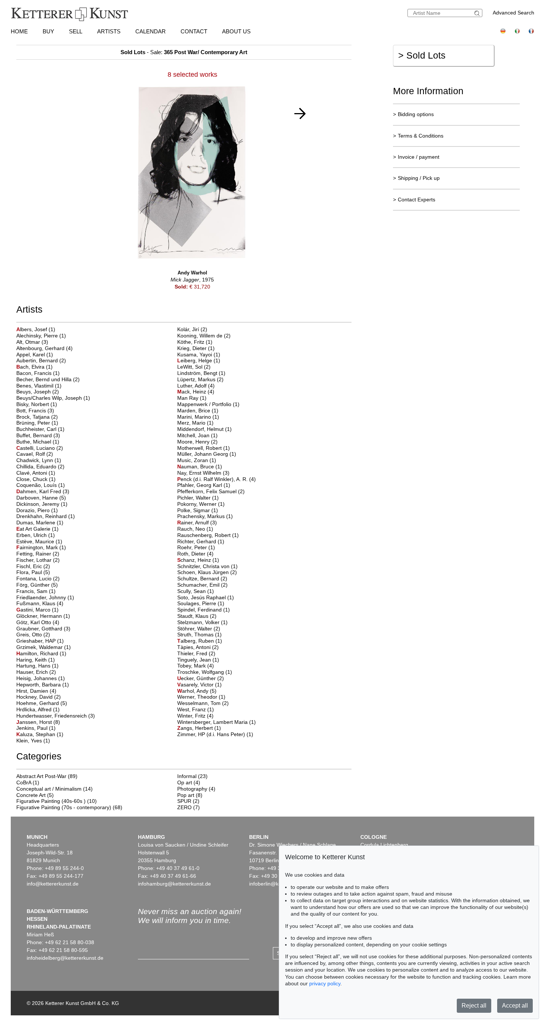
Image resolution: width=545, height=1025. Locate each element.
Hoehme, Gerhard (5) (41, 703)
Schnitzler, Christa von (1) (207, 566)
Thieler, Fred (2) (196, 653)
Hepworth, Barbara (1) (42, 685)
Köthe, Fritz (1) (194, 342)
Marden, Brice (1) (197, 410)
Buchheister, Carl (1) (40, 429)
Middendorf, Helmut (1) (204, 429)
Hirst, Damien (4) (36, 691)
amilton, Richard (38, 653)
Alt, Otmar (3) (32, 342)
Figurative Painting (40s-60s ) (51, 801)
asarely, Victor (196, 685)
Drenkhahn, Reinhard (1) (45, 516)
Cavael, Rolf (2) (34, 454)
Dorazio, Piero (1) (37, 510)
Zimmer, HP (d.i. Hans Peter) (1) (215, 734)
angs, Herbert (195, 728)
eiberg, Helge (195, 360)
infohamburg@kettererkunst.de (174, 884)
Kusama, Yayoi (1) (198, 354)
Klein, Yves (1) (33, 741)
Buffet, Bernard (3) (38, 435)
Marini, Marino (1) (198, 417)
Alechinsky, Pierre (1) (41, 336)
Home (19, 31)
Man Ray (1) (192, 398)
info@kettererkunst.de (53, 884)
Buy (48, 31)
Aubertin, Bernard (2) (41, 360)
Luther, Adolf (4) (196, 386)
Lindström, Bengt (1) (201, 373)
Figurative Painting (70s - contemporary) (63, 807)
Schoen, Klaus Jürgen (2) (207, 572)
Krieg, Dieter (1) (196, 348)
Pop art (185, 795)
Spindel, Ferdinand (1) (203, 610)
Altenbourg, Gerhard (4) (44, 348)
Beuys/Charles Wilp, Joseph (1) (53, 398)
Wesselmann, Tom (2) (203, 703)
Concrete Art (31, 795)
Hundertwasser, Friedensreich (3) (55, 716)
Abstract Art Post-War (41, 776)
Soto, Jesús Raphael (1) (205, 597)
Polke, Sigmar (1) (197, 510)
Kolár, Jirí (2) (192, 329)
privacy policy (324, 983)
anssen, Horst (34, 722)
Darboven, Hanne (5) (41, 498)
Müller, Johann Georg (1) (206, 454)
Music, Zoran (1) (196, 460)
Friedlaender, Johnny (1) (45, 597)
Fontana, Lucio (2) (38, 578)
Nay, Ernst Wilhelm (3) (203, 473)
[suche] (478, 13)
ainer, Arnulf (193, 522)
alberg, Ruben (196, 641)
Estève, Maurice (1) (39, 541)
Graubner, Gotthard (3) (43, 629)
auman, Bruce (196, 466)
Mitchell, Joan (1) (197, 435)
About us (236, 31)
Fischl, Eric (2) (33, 566)
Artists (108, 31)
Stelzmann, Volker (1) (202, 622)
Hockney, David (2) (38, 697)
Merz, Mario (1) (195, 423)
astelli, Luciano (36, 448)
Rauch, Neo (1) (195, 529)
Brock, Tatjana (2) (37, 417)
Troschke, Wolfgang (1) (204, 672)
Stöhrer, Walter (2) (198, 629)
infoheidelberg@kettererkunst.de (65, 958)
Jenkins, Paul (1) (36, 728)
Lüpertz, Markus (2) (200, 379)
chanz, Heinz (194, 560)
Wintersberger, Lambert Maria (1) (216, 722)
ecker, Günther (197, 678)
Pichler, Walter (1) (198, 498)
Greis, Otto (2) (33, 634)
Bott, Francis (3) (35, 410)
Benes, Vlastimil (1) (39, 386)
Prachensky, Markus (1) (205, 516)
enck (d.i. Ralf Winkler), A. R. (213, 479)
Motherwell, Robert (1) (203, 448)
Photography (192, 789)
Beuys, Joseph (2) (37, 392)
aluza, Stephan (36, 734)
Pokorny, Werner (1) (201, 504)
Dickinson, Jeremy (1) (41, 504)
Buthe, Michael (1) (37, 442)
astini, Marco (34, 610)
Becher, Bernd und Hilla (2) (48, 379)
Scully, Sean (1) (195, 591)
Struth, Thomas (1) (199, 634)
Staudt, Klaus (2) (197, 616)
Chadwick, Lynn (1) (38, 460)
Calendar (150, 31)
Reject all (474, 1005)
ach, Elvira (31, 367)
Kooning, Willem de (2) (204, 336)
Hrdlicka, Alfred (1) (38, 709)
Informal (186, 776)
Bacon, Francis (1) (38, 373)
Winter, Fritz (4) (195, 716)
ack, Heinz (192, 392)
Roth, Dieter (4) (195, 554)
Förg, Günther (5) (37, 585)
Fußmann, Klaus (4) (39, 603)
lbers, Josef (32, 329)
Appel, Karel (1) (34, 354)
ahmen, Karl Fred (39, 491)
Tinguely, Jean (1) (198, 660)
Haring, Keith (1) (35, 660)
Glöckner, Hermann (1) (43, 616)
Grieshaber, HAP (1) (40, 641)
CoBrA (23, 782)
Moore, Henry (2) (197, 442)
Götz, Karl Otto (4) (37, 622)
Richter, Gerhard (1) (200, 541)
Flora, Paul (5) (33, 572)
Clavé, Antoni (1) (35, 473)
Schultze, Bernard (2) (202, 578)
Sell (75, 31)
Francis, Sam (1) (36, 591)
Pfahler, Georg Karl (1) (203, 485)
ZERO (184, 807)
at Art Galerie (34, 529)
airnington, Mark (37, 547)
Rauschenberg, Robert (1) (208, 535)
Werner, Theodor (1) (201, 697)
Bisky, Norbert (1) (36, 404)
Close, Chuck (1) (36, 479)
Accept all (515, 1005)
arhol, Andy (193, 691)
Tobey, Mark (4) (195, 666)
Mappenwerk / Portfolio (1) (208, 404)
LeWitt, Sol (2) (194, 367)
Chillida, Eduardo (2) (40, 466)
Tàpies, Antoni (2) (198, 647)
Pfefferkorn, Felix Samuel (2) (211, 491)
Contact (194, 31)
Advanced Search (513, 13)
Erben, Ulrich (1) (35, 535)
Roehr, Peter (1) (196, 547)
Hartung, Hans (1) (37, 666)
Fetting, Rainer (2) (37, 554)
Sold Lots (422, 55)
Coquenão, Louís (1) (40, 485)
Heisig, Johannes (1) (40, 678)
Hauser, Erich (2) (36, 672)
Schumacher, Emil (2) (202, 585)
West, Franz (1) (195, 709)
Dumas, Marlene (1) (39, 522)
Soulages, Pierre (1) (200, 603)
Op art (184, 782)
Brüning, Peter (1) (37, 423)
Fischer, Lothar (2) (38, 560)
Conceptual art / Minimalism (49, 789)
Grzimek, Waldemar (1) (43, 647)
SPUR (184, 801)
